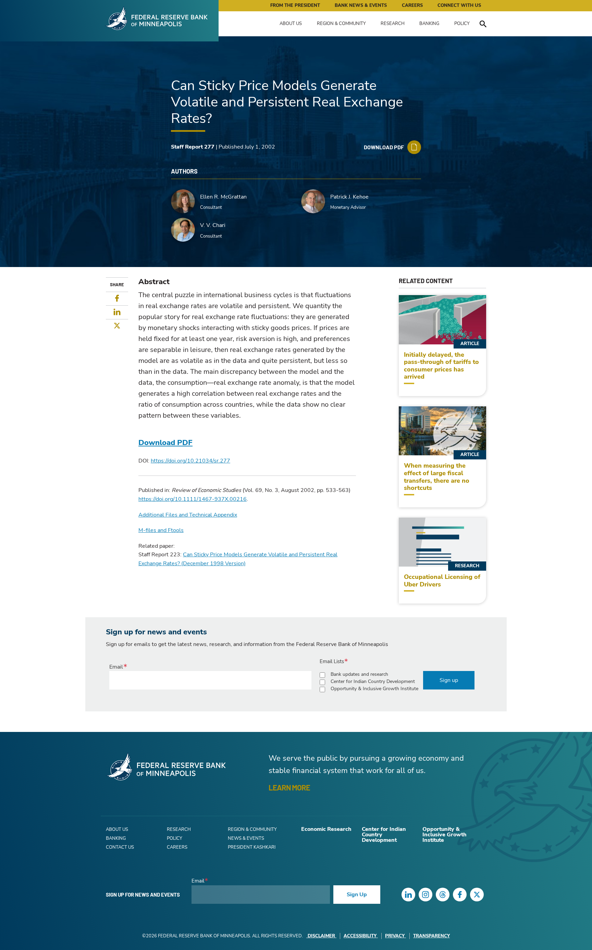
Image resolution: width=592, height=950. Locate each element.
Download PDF (165, 443)
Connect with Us (459, 5)
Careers (412, 5)
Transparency (431, 936)
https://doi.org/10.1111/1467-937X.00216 (192, 499)
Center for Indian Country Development (373, 681)
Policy (462, 24)
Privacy (395, 936)
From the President (295, 5)
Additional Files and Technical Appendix (187, 515)
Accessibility (360, 936)
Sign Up (357, 894)
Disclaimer (321, 936)
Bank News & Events (361, 5)
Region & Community (341, 24)
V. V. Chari (212, 225)
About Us (291, 24)
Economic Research (326, 829)
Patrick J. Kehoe (349, 197)
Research (393, 24)
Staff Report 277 (192, 147)
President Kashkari (251, 847)
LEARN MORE (289, 787)
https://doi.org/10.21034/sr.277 (190, 461)
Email (116, 667)
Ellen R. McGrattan (223, 197)
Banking (429, 24)
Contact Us (120, 847)
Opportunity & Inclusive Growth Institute (374, 688)
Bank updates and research (359, 674)
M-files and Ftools (161, 530)
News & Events (246, 838)
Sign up (449, 680)
